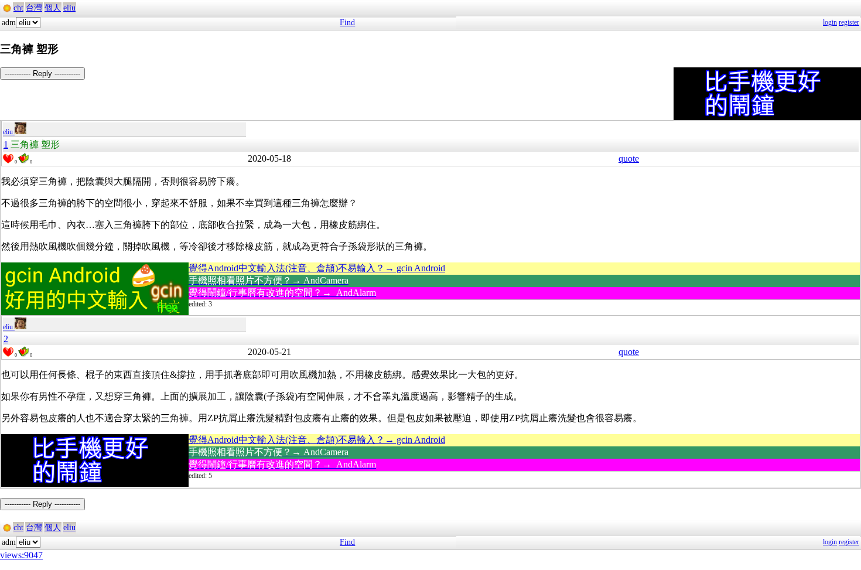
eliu (69, 8)
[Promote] (8, 158)
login (830, 22)
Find (347, 22)
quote (629, 158)
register (849, 22)
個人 (53, 8)
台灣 (34, 8)
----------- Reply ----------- (42, 73)
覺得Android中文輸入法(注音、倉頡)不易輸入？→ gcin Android (317, 268)
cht (18, 8)
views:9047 (21, 555)
